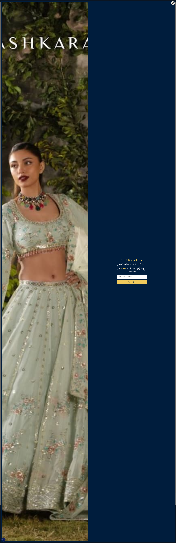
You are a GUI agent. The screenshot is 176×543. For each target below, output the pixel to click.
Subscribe (132, 282)
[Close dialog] (173, 3)
